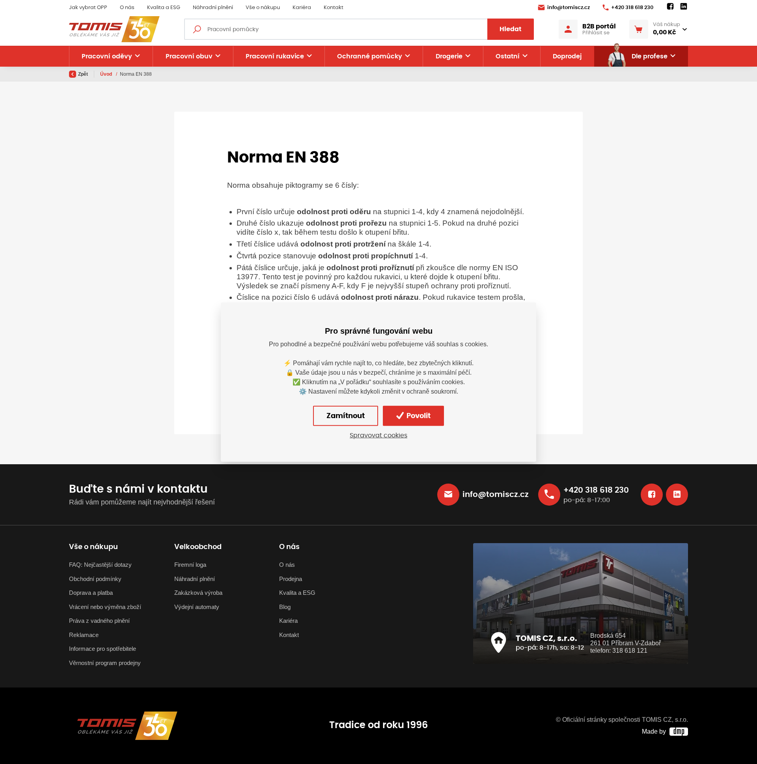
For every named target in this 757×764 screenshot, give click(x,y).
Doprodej (567, 56)
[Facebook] (670, 6)
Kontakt (333, 7)
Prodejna (290, 578)
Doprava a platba (91, 592)
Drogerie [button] (449, 56)
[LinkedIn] (683, 6)
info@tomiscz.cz (568, 7)
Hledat (511, 29)
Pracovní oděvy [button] (107, 56)
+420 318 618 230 (632, 7)
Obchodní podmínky (95, 578)
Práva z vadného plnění (99, 620)
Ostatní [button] (508, 56)
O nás (127, 7)
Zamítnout (345, 416)
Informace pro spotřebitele (102, 648)
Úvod (106, 74)
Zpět (83, 74)
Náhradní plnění (213, 7)
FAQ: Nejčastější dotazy (100, 564)
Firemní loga (190, 564)
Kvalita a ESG (163, 7)
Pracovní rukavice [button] (275, 56)
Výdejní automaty (196, 606)
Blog (285, 606)
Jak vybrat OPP (88, 7)
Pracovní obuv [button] (189, 56)
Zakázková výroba (198, 592)
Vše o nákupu (263, 7)
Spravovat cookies (378, 435)
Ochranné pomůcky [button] (369, 56)
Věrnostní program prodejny (105, 662)
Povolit (418, 416)
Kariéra (302, 7)
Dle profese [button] (650, 56)
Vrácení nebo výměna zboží (105, 606)
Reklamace (84, 634)
